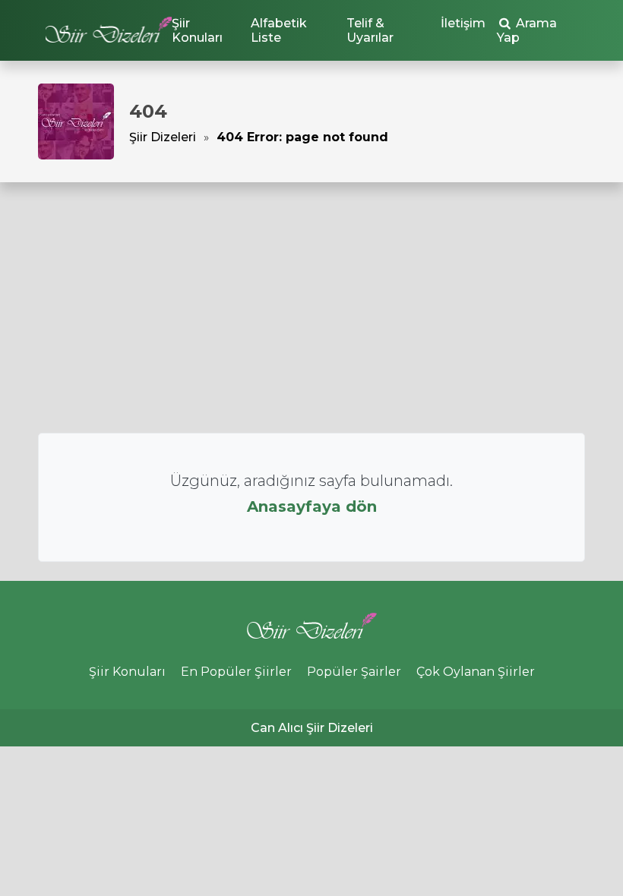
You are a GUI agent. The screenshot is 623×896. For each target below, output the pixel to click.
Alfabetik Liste (279, 30)
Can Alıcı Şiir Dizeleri (312, 728)
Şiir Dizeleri (162, 137)
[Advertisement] (311, 307)
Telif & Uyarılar (370, 30)
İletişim (463, 23)
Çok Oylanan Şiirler (475, 671)
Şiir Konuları (197, 30)
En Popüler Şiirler (236, 671)
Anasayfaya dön (312, 506)
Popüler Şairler (354, 671)
